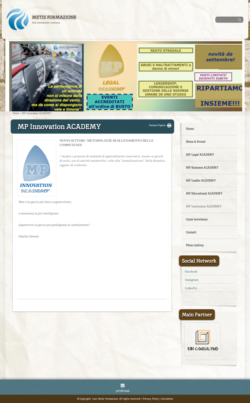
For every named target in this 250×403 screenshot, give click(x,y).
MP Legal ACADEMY (200, 155)
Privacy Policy (151, 398)
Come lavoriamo (197, 219)
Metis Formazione (54, 17)
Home (16, 113)
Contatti (191, 232)
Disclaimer (167, 398)
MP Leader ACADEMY (201, 180)
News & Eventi (196, 142)
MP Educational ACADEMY (204, 193)
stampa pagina (157, 125)
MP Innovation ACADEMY (203, 206)
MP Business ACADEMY (202, 168)
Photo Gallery (195, 245)
